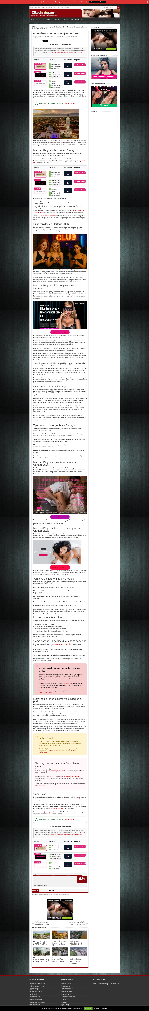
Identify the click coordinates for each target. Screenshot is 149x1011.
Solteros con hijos (34, 1005)
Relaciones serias (34, 997)
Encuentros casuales (67, 989)
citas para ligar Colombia (45, 894)
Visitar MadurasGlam (60, 517)
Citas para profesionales (37, 1002)
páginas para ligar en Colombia (61, 644)
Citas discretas (65, 986)
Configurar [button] (104, 1008)
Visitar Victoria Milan (60, 332)
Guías (82, 19)
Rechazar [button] (96, 1008)
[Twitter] (108, 8)
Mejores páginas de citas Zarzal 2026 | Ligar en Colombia (43, 923)
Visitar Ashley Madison (60, 567)
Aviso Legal (37, 7)
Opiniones (65, 19)
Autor (94, 983)
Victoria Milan (81, 64)
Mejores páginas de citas (37, 983)
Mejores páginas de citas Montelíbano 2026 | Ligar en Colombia (77, 960)
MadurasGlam (81, 73)
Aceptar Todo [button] (88, 1008)
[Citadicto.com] (44, 13)
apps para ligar (40, 785)
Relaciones (57, 19)
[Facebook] (106, 8)
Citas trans (64, 1002)
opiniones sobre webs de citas (70, 776)
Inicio (31, 7)
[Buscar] (118, 7)
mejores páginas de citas (48, 216)
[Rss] (104, 8)
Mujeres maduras (66, 991)
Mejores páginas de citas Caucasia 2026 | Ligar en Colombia (78, 943)
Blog (46, 27)
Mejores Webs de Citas (37, 19)
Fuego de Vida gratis (57, 808)
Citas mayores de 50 (67, 994)
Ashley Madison (81, 82)
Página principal (38, 27)
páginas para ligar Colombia (61, 894)
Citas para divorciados (68, 997)
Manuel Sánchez (39, 36)
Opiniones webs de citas (36, 986)
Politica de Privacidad (47, 7)
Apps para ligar (34, 989)
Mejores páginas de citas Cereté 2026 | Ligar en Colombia (59, 959)
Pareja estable (33, 994)
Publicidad (66, 7)
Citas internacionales (35, 999)
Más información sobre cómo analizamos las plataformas (66, 52)
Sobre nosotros (115, 983)
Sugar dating (65, 1005)
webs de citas (67, 683)
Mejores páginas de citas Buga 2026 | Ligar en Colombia (77, 923)
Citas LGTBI (64, 999)
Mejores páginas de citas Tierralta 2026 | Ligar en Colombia (41, 959)
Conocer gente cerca (35, 991)
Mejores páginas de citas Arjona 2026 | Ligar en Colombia (59, 943)
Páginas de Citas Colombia (57, 27)
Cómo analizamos (103, 983)
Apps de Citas (74, 19)
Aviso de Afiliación (106, 985)
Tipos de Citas (48, 19)
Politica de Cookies (58, 7)
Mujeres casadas (66, 983)
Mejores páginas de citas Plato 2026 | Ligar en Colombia (40, 943)
